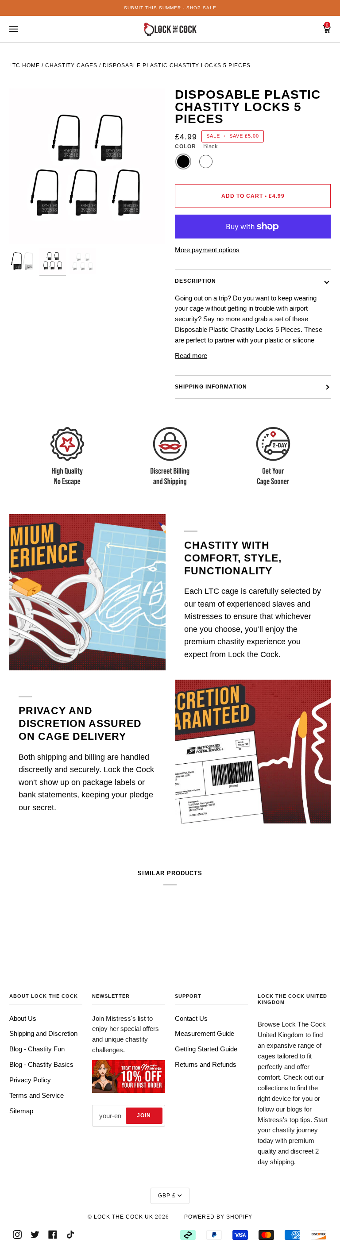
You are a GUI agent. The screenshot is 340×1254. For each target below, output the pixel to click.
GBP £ (167, 1195)
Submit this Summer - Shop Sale (170, 7)
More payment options (207, 250)
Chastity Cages (71, 65)
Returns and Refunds (205, 1064)
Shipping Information (211, 387)
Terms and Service (36, 1095)
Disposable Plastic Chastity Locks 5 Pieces (177, 65)
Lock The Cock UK (123, 1217)
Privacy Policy (30, 1080)
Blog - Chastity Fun (37, 1049)
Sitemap (21, 1111)
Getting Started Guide (206, 1049)
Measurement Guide (204, 1033)
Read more (191, 355)
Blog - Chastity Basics (41, 1064)
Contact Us (191, 1018)
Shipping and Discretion (43, 1033)
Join (144, 1115)
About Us (22, 1018)
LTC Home (24, 65)
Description (195, 281)
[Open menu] (22, 29)
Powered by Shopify (218, 1217)
